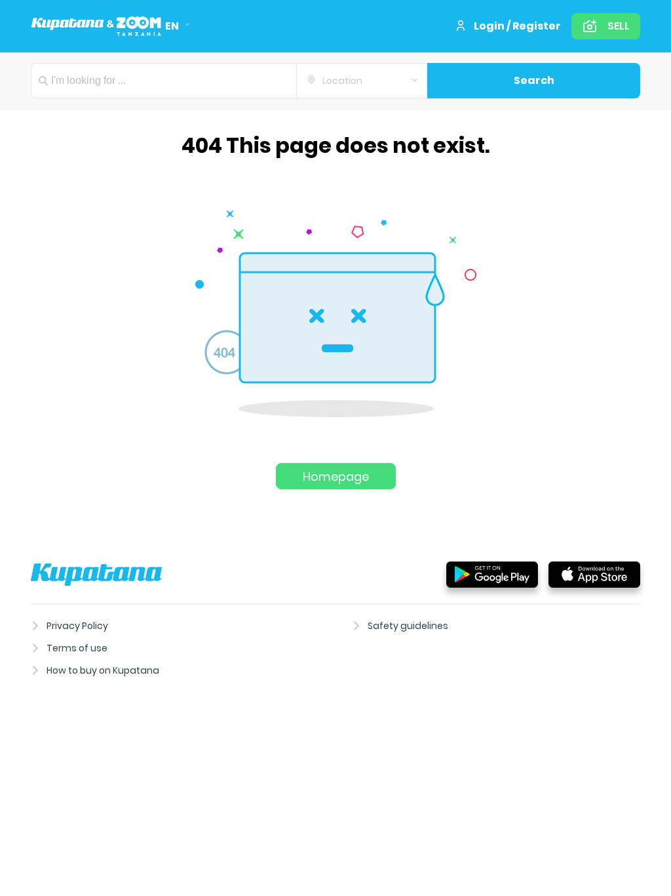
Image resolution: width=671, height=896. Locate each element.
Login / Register (517, 25)
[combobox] (361, 80)
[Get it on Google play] (492, 573)
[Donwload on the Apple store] (594, 573)
